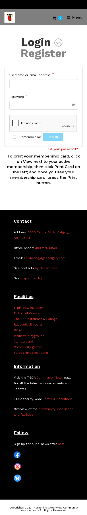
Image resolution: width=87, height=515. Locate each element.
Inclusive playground (29, 336)
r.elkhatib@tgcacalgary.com (45, 258)
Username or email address (31, 74)
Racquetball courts (28, 324)
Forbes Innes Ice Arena (31, 352)
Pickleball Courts (26, 313)
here (61, 444)
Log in (53, 137)
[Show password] (73, 105)
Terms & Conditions (57, 399)
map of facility (32, 278)
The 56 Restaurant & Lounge (35, 319)
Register (43, 53)
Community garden (28, 347)
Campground (23, 341)
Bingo (18, 330)
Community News (50, 377)
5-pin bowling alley (28, 307)
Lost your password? (62, 149)
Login (36, 42)
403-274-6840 (46, 248)
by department (46, 268)
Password (18, 96)
